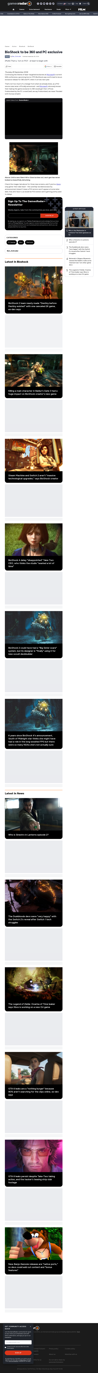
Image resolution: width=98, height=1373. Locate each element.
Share (9, 66)
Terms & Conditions (13, 1361)
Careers (35, 1354)
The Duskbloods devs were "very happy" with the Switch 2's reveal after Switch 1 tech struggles (79, 250)
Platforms (30, 242)
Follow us (49, 66)
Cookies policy (70, 1349)
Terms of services (33, 221)
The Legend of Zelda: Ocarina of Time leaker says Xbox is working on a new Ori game (80, 272)
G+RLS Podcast (56, 13)
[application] (33, 118)
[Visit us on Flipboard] (41, 3)
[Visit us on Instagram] (50, 3)
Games (21, 9)
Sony (58, 184)
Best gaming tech (70, 13)
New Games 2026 (43, 13)
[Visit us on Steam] (53, 3)
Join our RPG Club (84, 13)
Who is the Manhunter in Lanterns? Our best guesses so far (79, 233)
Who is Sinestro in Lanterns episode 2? (79, 241)
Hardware (48, 9)
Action (14, 46)
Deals (59, 9)
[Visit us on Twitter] (38, 3)
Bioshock (22, 46)
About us (52, 1354)
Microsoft (51, 75)
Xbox (20, 242)
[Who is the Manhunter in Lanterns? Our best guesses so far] (79, 219)
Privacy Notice (18, 223)
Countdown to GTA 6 (13, 13)
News (7, 56)
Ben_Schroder (16, 56)
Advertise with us (71, 1354)
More (67, 9)
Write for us (37, 1360)
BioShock (31, 46)
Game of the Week (28, 13)
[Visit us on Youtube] (44, 3)
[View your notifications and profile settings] (80, 4)
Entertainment (34, 9)
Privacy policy (53, 1349)
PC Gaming (11, 242)
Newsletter (59, 66)
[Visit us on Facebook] (47, 3)
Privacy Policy (23, 1360)
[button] (86, 4)
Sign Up (18, 1353)
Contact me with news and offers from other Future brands (18, 1347)
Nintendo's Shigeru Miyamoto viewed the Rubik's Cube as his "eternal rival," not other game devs (80, 262)
